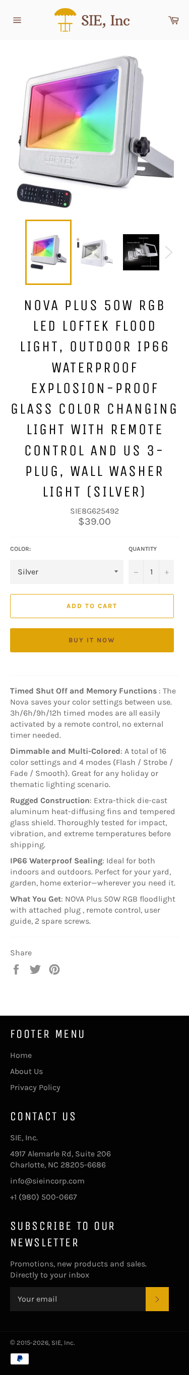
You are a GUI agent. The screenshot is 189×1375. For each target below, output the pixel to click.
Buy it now (92, 640)
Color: (20, 548)
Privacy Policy (35, 1087)
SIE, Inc (62, 1342)
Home (21, 1055)
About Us (26, 1071)
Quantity (143, 548)
